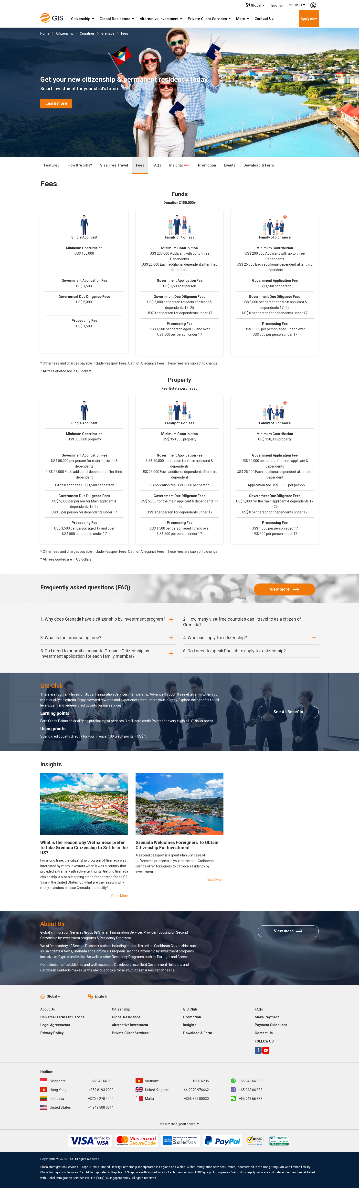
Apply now (309, 19)
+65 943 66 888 (82, 1081)
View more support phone (178, 1124)
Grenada (108, 33)
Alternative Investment (160, 19)
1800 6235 (177, 1081)
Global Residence (115, 19)
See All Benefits (288, 711)
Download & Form (258, 165)
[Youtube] (265, 1050)
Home (45, 33)
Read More (119, 896)
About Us (47, 1009)
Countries (87, 33)
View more (280, 589)
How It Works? (80, 165)
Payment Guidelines (271, 1025)
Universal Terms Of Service (62, 1017)
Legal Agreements (55, 1025)
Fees (124, 33)
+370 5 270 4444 (82, 1099)
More (241, 19)
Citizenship (81, 19)
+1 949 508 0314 (82, 1107)
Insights (176, 165)
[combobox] (297, 5)
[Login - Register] (313, 5)
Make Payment (267, 1017)
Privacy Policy (51, 1033)
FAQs (156, 165)
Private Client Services (208, 19)
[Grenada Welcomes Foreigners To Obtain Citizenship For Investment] (179, 804)
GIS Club (190, 1009)
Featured (52, 165)
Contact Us (264, 18)
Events (229, 165)
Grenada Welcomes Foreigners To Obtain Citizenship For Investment (177, 845)
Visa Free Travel (114, 165)
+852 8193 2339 (82, 1090)
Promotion (207, 165)
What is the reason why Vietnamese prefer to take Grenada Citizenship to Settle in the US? (84, 847)
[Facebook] (258, 1050)
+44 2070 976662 (177, 1090)
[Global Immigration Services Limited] (53, 18)
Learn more (56, 103)
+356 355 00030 (177, 1099)
